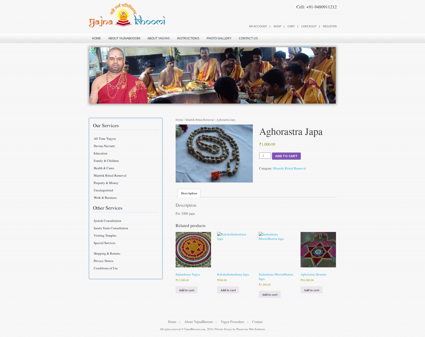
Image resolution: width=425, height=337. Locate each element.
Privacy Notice (103, 261)
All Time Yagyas (105, 138)
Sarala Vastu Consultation (111, 228)
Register (330, 26)
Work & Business (105, 197)
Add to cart (286, 156)
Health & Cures (104, 168)
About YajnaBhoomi (124, 38)
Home (96, 38)
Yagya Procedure (232, 321)
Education (100, 153)
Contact (257, 321)
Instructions (188, 38)
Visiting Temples (105, 235)
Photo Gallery (219, 38)
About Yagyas (158, 38)
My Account (258, 26)
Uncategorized (103, 190)
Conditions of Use (106, 268)
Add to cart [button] (186, 290)
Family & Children (106, 160)
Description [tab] (189, 193)
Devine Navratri (104, 146)
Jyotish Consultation (107, 220)
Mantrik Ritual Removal (199, 120)
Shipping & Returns (107, 253)
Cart (291, 26)
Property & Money (106, 183)
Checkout (309, 26)
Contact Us (248, 38)
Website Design (223, 329)
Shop (277, 26)
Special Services (104, 243)
